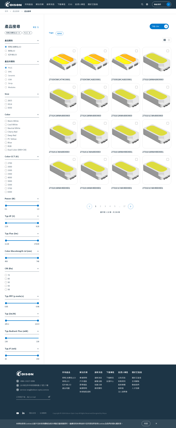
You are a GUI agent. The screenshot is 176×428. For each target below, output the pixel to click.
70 (9, 275)
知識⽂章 (98, 384)
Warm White (13, 120)
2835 (10, 100)
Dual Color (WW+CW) (17, 149)
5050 (10, 107)
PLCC (10, 67)
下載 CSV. (155, 26)
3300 (10, 170)
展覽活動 (98, 381)
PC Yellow (12, 138)
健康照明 (83, 388)
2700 (10, 163)
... (119, 206)
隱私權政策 (116, 423)
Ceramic (11, 75)
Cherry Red (12, 131)
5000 (10, 181)
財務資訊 (122, 381)
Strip (10, 83)
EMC (10, 71)
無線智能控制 (85, 391)
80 (9, 278)
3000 (10, 166)
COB (10, 79)
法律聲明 (43, 413)
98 (9, 289)
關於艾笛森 (136, 377)
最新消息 (98, 377)
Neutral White (14, 128)
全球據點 (135, 381)
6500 (10, 191)
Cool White (13, 124)
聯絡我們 (157, 4)
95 (9, 285)
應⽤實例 (98, 388)
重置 (34, 27)
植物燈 (59, 33)
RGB (9, 146)
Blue (10, 142)
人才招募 (135, 388)
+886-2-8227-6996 (27, 381)
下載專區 (110, 377)
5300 (10, 184)
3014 (10, 104)
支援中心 (110, 381)
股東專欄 (122, 384)
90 (9, 282)
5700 (10, 188)
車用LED (11, 50)
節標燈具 (83, 384)
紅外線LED (12, 54)
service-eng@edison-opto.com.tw (34, 390)
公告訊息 (122, 377)
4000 (10, 177)
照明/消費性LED (14, 46)
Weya (104, 413)
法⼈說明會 (122, 391)
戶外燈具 (83, 381)
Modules (11, 87)
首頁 (6, 11)
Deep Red (12, 135)
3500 (10, 173)
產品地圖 (66, 388)
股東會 (121, 388)
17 (124, 206)
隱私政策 (32, 413)
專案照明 (83, 377)
